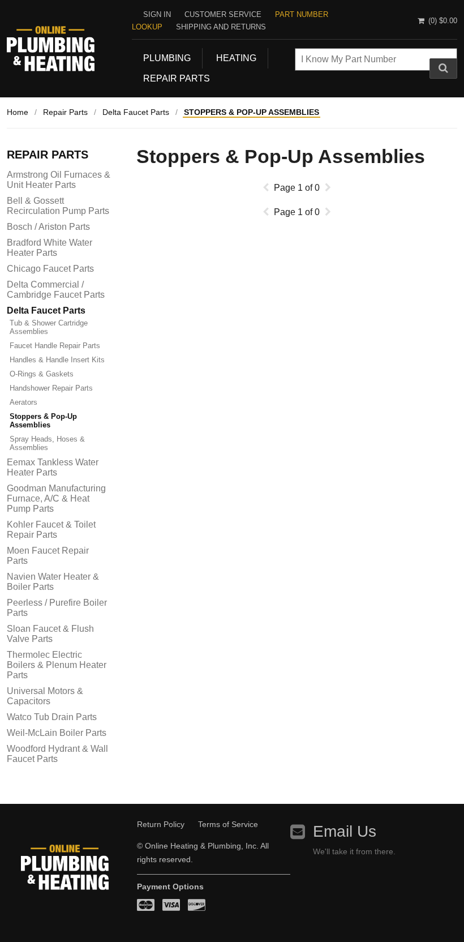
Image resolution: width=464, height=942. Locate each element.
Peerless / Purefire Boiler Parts (57, 608)
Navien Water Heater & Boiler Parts (53, 582)
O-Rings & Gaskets (42, 374)
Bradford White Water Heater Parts (49, 248)
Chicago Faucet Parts (50, 268)
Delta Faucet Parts (135, 112)
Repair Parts (176, 78)
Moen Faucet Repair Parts (48, 556)
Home (17, 112)
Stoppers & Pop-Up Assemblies (251, 112)
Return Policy (160, 824)
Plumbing (167, 58)
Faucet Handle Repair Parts (55, 345)
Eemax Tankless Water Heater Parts (52, 467)
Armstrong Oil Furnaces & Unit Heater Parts (58, 180)
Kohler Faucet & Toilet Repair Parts (51, 529)
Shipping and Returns (221, 27)
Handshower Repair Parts (51, 388)
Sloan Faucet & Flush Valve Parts (50, 634)
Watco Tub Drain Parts (52, 717)
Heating (236, 58)
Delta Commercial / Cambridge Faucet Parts (56, 289)
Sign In (157, 14)
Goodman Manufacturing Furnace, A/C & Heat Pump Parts (56, 498)
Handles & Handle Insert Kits (57, 360)
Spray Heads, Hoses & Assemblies (47, 443)
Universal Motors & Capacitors (45, 696)
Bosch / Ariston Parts (48, 227)
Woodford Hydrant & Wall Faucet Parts (57, 754)
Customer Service (222, 14)
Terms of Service (228, 824)
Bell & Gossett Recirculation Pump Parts (58, 206)
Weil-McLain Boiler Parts (56, 733)
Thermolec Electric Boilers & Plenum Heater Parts (56, 665)
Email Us (344, 831)
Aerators (23, 402)
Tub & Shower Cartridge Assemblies (49, 327)
